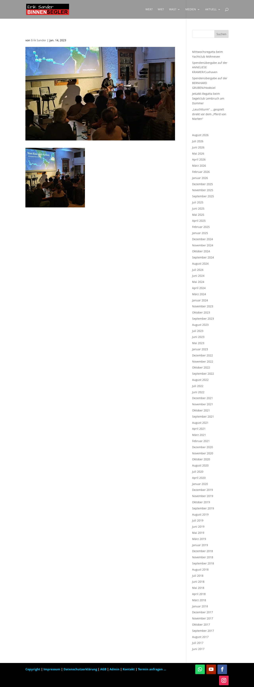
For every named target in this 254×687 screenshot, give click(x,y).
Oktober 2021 (201, 410)
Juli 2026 (197, 141)
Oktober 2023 (201, 312)
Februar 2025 (201, 227)
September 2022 (203, 373)
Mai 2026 (198, 153)
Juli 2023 (197, 331)
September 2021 (203, 416)
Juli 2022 (197, 386)
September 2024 (203, 257)
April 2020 (199, 478)
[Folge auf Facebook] (222, 669)
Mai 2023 (198, 343)
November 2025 (202, 190)
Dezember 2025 (202, 184)
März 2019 (199, 539)
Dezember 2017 (202, 612)
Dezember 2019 (202, 490)
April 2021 (199, 429)
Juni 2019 (198, 526)
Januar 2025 (200, 233)
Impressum (52, 669)
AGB (103, 669)
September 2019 (203, 508)
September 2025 (203, 196)
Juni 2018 (198, 581)
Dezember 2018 (202, 551)
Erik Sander (38, 40)
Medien (190, 9)
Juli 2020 (197, 471)
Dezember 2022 (202, 355)
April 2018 (199, 594)
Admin (114, 669)
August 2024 (200, 263)
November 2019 (202, 496)
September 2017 (203, 631)
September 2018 (203, 563)
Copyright (32, 669)
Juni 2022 (198, 392)
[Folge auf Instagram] (224, 680)
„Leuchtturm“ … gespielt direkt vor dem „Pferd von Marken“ (209, 114)
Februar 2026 (201, 172)
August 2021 (200, 423)
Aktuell (211, 9)
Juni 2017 (198, 649)
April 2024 (199, 288)
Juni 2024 (198, 276)
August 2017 (200, 637)
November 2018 (202, 557)
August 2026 (200, 135)
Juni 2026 (198, 147)
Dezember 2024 (202, 239)
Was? (172, 9)
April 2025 (199, 221)
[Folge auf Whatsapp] (200, 669)
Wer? (149, 9)
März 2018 (199, 600)
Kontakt (129, 669)
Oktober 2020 (201, 459)
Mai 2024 (198, 282)
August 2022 (200, 380)
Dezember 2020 (202, 447)
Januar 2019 (200, 545)
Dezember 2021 (202, 398)
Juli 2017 (197, 643)
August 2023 (200, 325)
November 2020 (202, 453)
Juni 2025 (198, 208)
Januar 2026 (200, 178)
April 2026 (199, 159)
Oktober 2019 (201, 502)
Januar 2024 (200, 300)
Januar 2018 (200, 606)
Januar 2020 (200, 484)
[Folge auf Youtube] (211, 669)
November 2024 (202, 245)
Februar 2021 (201, 441)
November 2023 (202, 306)
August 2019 (200, 514)
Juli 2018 (197, 576)
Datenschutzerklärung (81, 669)
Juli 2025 (197, 202)
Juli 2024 (197, 270)
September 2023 (203, 318)
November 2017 (202, 618)
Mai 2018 (198, 588)
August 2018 (200, 569)
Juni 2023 (198, 337)
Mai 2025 (198, 215)
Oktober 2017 (201, 624)
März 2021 (199, 435)
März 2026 (199, 165)
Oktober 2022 (201, 367)
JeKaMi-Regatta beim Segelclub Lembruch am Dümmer (208, 98)
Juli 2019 (197, 520)
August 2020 (200, 465)
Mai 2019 (198, 533)
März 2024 (199, 294)
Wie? (161, 9)
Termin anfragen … (152, 669)
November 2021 (202, 404)
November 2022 (202, 361)
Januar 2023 (200, 349)
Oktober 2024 (201, 251)
